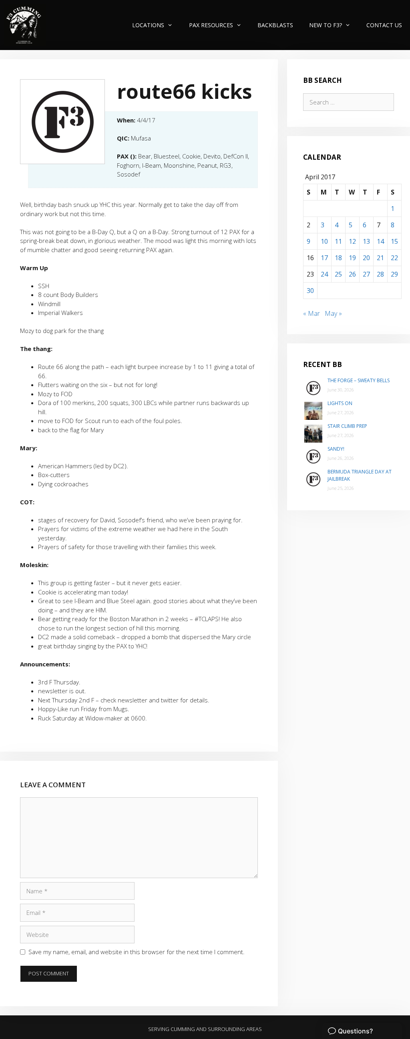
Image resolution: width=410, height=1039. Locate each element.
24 (324, 274)
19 (352, 257)
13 (366, 241)
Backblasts (275, 25)
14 (380, 241)
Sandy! (336, 448)
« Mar (311, 313)
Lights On (340, 403)
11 (338, 241)
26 (352, 274)
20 (366, 257)
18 (338, 257)
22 (394, 257)
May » (333, 313)
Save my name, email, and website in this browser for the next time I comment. (136, 952)
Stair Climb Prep (347, 426)
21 (380, 257)
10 (324, 241)
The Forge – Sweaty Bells (359, 380)
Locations (148, 25)
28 (380, 274)
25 (338, 274)
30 (310, 290)
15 (394, 241)
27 (366, 274)
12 (352, 241)
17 (324, 257)
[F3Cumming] (25, 25)
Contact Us (384, 25)
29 (394, 274)
